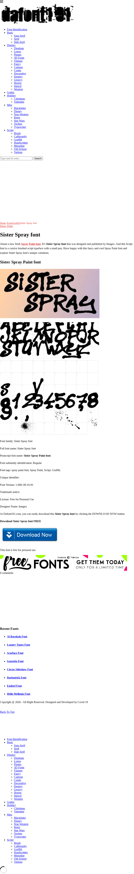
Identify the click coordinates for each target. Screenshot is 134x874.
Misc (9, 104)
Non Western (21, 114)
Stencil (17, 86)
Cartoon (18, 67)
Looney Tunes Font (18, 644)
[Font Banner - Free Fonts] (63, 569)
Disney (18, 111)
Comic (17, 70)
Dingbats (19, 48)
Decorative (20, 73)
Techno (18, 123)
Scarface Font (15, 652)
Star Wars (19, 120)
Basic (10, 32)
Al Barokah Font (17, 636)
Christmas (19, 98)
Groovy (18, 79)
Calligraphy (20, 136)
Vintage (18, 60)
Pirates (17, 54)
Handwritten (21, 142)
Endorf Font (14, 685)
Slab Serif (19, 42)
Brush (17, 133)
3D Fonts (19, 57)
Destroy (18, 76)
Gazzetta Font (15, 661)
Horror (17, 82)
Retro (17, 117)
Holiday (11, 95)
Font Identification (17, 29)
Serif (16, 38)
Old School (20, 149)
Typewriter (20, 127)
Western (18, 89)
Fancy (17, 64)
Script (10, 130)
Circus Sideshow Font (20, 669)
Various (18, 152)
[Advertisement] (67, 186)
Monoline (19, 145)
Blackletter (20, 108)
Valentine (19, 101)
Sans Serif (19, 35)
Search (38, 158)
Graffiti (18, 139)
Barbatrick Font (16, 677)
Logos (17, 51)
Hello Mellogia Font (18, 693)
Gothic (10, 92)
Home (3, 223)
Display (11, 45)
